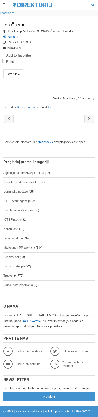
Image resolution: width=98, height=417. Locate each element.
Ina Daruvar (9, 119)
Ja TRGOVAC (32, 321)
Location (6, 13)
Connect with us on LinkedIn (74, 364)
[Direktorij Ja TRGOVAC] (45, 5)
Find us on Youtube (27, 364)
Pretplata (49, 396)
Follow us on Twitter (75, 351)
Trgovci (8, 275)
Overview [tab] (13, 74)
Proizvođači (11, 257)
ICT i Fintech (12, 219)
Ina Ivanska (89, 119)
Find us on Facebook (29, 351)
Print (10, 61)
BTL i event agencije (17, 201)
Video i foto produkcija (18, 285)
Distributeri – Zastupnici (19, 210)
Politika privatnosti (57, 411)
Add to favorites (19, 55)
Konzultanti (10, 229)
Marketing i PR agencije (19, 247)
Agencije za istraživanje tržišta (23, 173)
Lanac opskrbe (13, 238)
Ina (50, 107)
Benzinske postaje (29, 107)
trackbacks (45, 142)
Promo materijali (14, 266)
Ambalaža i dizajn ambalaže (22, 182)
